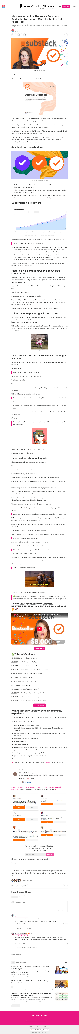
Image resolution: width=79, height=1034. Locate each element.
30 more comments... (16, 954)
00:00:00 (14, 658)
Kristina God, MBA (19, 29)
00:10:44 (14, 677)
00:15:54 (14, 693)
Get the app (45, 1029)
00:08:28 (14, 674)
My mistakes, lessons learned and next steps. (23, 985)
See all (14, 1006)
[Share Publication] (60, 6)
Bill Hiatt (24, 787)
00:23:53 (14, 701)
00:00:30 (14, 662)
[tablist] (18, 896)
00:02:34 (14, 666)
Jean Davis (47, 762)
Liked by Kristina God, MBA (22, 916)
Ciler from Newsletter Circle (38, 999)
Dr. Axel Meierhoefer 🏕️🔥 (22, 933)
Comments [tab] (15, 897)
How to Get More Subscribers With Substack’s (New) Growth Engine (30, 968)
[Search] (56, 6)
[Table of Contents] (2, 517)
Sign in (74, 6)
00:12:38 (14, 681)
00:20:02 (14, 697)
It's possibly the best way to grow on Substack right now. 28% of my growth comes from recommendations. (31, 971)
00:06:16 (14, 670)
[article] (39, 971)
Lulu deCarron (32, 787)
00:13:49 (14, 685)
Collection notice (47, 1026)
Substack (33, 1032)
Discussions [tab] (23, 962)
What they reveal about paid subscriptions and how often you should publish (31, 997)
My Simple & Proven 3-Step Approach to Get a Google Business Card (30, 982)
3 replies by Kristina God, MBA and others (27, 947)
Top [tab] (13, 962)
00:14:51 (14, 689)
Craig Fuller (42, 787)
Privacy (38, 1026)
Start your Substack (36, 1029)
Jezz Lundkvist (18, 915)
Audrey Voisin (16, 787)
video (22, 592)
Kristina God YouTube (39, 70)
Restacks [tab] (21, 897)
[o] (61, 984)
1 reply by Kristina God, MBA (24, 928)
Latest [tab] (17, 962)
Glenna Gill (15, 789)
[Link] (9, 147)
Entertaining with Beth (53, 787)
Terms (42, 1026)
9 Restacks (29, 880)
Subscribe (66, 6)
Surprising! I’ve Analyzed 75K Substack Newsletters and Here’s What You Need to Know (31, 994)
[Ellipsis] (67, 915)
